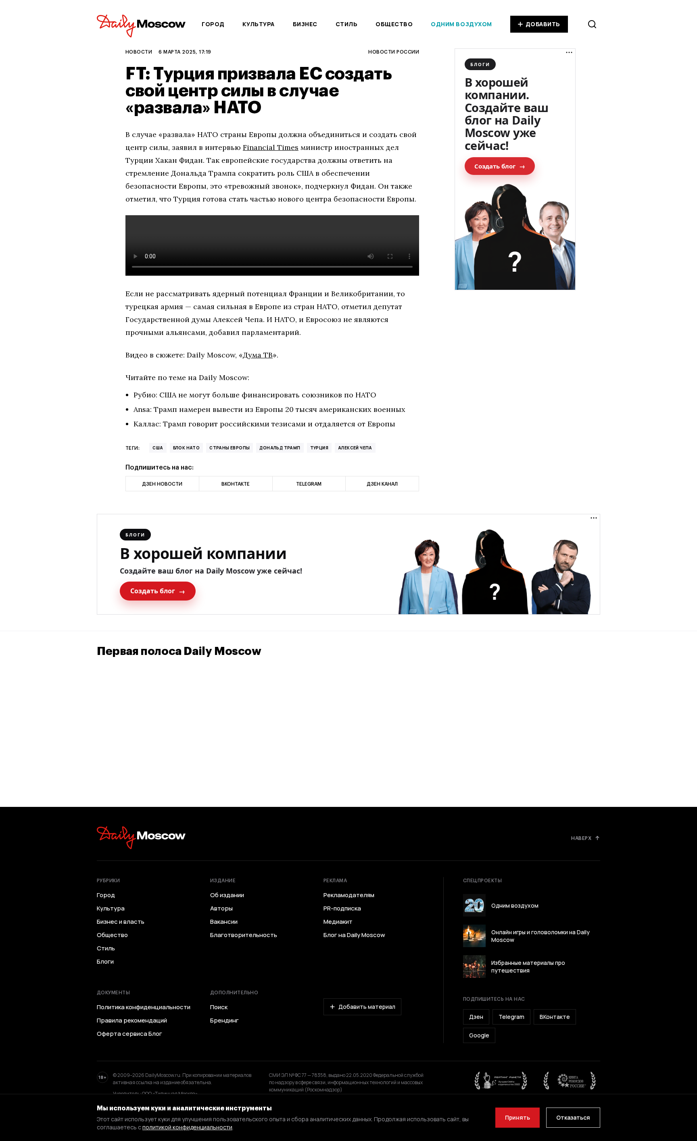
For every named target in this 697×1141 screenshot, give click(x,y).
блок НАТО (186, 448)
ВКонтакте (555, 1016)
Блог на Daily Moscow (354, 935)
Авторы (221, 908)
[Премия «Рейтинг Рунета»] (501, 1080)
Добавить (543, 24)
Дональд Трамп (279, 448)
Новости (138, 51)
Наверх (581, 838)
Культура (258, 24)
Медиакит (338, 922)
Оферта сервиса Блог (129, 1034)
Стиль (347, 24)
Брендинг (224, 1020)
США (157, 448)
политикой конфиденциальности (187, 1127)
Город (213, 24)
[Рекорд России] (570, 1080)
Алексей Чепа (355, 448)
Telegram (511, 1016)
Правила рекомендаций (132, 1020)
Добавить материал (366, 1006)
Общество (394, 24)
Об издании (227, 895)
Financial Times (270, 147)
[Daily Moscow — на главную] (141, 837)
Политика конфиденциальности (143, 1007)
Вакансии (224, 922)
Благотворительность (243, 935)
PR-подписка (342, 908)
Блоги (105, 962)
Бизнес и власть (120, 922)
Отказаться (573, 1117)
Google (479, 1035)
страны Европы (229, 448)
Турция (319, 448)
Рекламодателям (348, 895)
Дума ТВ (258, 355)
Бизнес (305, 24)
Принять (517, 1117)
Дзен (476, 1016)
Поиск (218, 1007)
